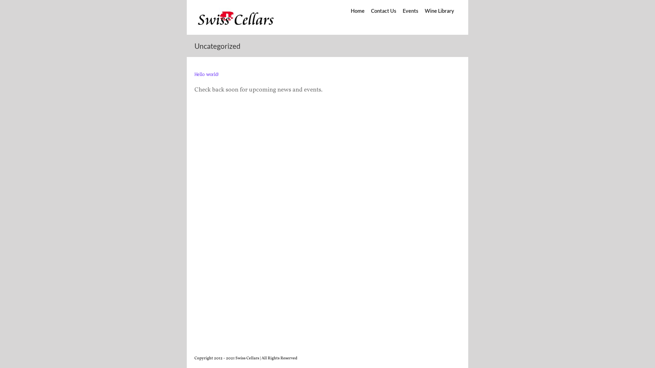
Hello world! (206, 74)
